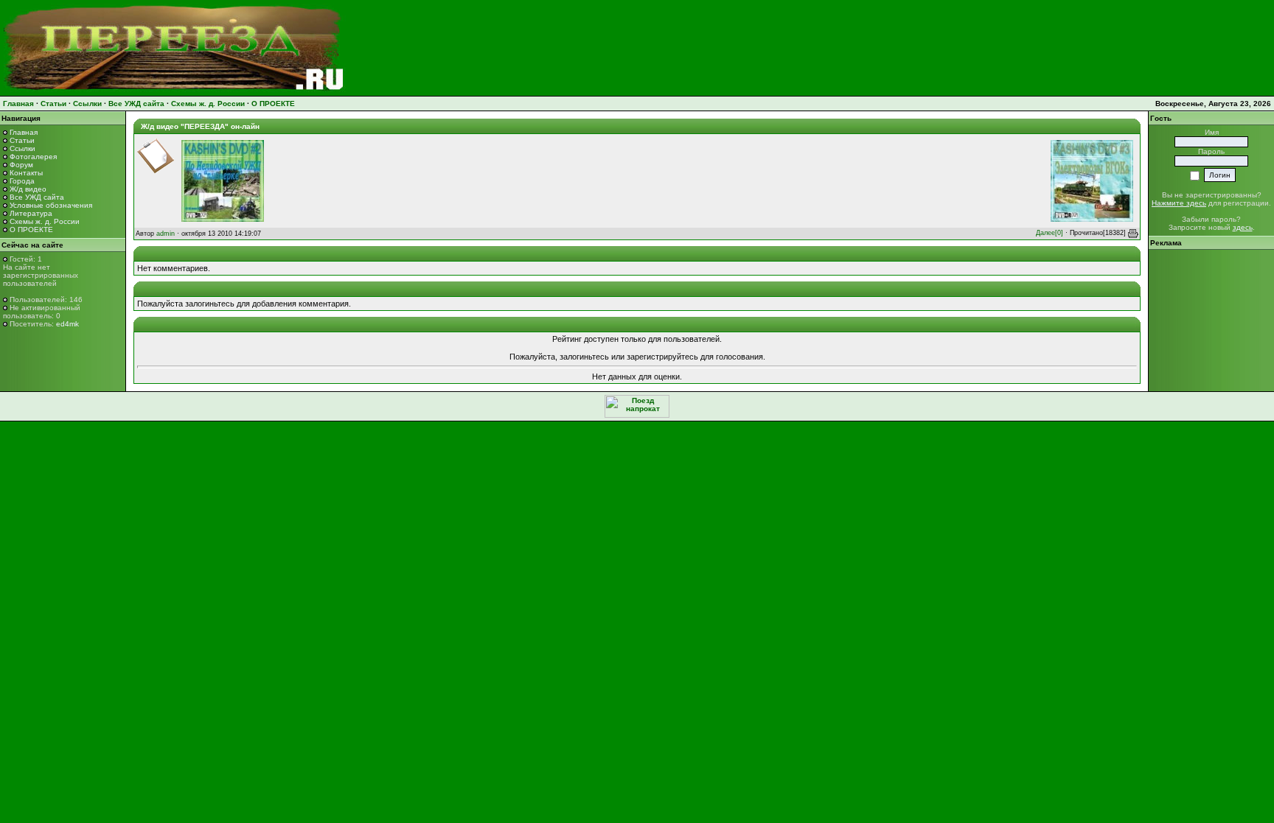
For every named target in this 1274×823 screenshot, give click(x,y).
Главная (18, 103)
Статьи (53, 103)
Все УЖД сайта (136, 103)
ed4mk (67, 324)
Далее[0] (1049, 233)
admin (165, 233)
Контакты (26, 173)
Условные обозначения (51, 205)
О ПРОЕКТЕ (273, 103)
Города (22, 181)
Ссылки (87, 103)
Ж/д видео (28, 189)
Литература (31, 213)
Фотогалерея (33, 157)
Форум (21, 165)
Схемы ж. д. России (208, 103)
